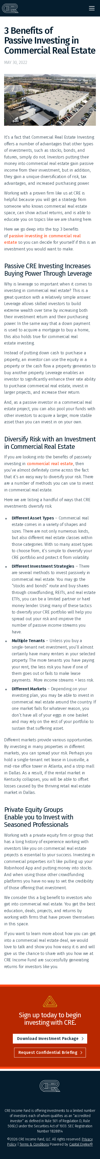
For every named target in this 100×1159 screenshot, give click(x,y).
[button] (92, 8)
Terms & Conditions (34, 1144)
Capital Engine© (81, 1144)
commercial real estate (50, 463)
